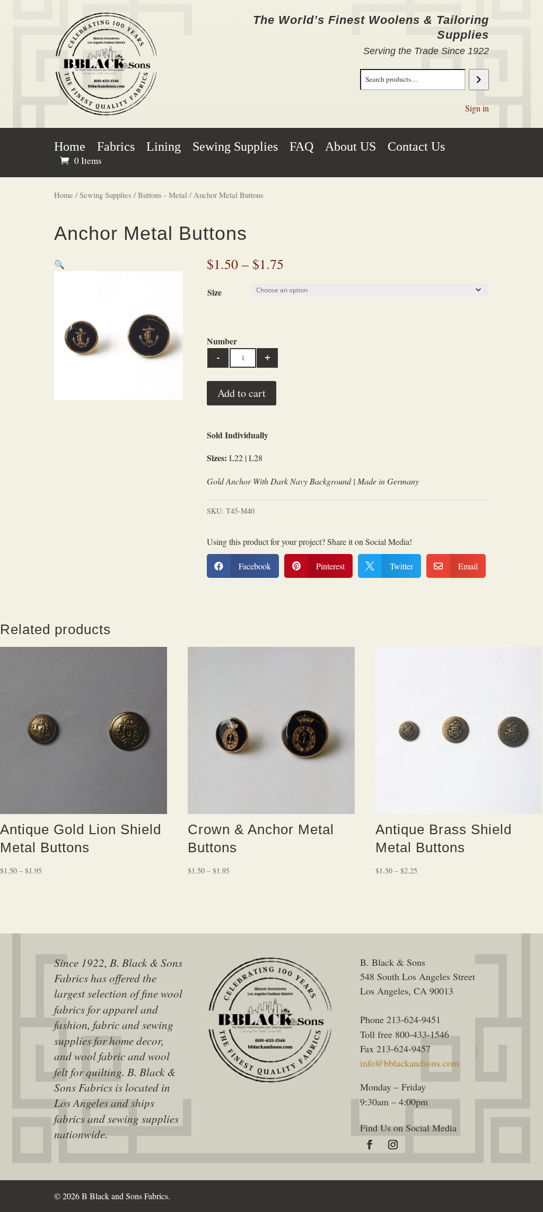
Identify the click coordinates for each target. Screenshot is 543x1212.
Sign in (477, 108)
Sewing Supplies (235, 148)
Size (214, 292)
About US (350, 148)
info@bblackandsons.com (409, 1063)
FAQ (301, 148)
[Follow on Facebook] (369, 1144)
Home (69, 148)
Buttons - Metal (162, 194)
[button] (59, 264)
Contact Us (416, 148)
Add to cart (241, 393)
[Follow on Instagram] (392, 1144)
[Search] (478, 79)
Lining (163, 148)
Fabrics (116, 148)
